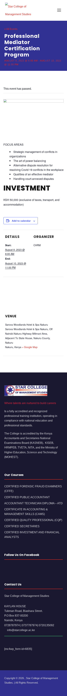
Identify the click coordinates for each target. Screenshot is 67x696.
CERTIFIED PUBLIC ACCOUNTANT (27, 497)
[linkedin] (11, 687)
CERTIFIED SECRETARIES (22, 526)
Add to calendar (21, 220)
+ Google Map (29, 347)
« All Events (11, 28)
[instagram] (29, 687)
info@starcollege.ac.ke (20, 630)
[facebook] (5, 687)
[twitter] (17, 687)
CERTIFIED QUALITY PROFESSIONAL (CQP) (33, 520)
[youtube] (23, 687)
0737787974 (29, 625)
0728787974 (12, 625)
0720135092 (46, 625)
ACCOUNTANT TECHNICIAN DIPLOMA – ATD (33, 503)
